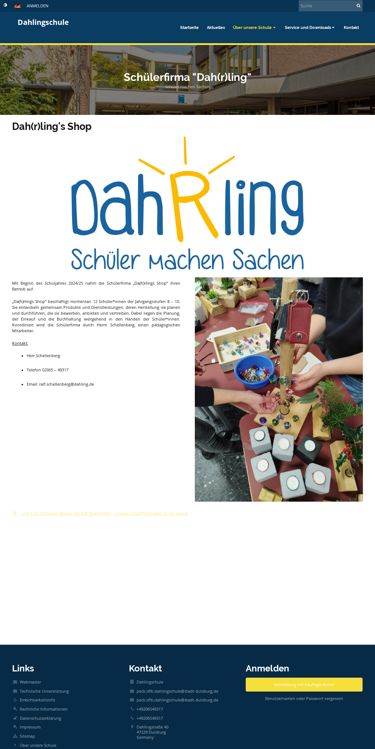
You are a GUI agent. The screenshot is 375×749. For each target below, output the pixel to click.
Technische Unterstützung (44, 691)
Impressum (30, 727)
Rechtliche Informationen (44, 709)
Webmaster (30, 682)
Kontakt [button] (351, 27)
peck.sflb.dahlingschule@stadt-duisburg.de (177, 691)
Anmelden (37, 5)
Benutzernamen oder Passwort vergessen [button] (304, 698)
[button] (5, 4)
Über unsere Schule (38, 745)
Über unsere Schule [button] (252, 27)
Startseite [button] (189, 27)
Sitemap (27, 736)
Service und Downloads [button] (308, 27)
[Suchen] (359, 5)
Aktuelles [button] (216, 27)
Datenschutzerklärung (40, 718)
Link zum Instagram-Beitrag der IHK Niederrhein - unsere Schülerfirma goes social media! (104, 513)
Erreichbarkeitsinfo (37, 700)
